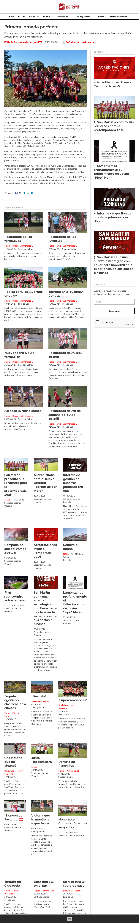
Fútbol (32, 17)
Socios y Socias (82, 17)
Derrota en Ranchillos (66, 764)
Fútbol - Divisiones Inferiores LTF (23, 42)
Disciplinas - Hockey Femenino (13, 772)
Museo (46, 17)
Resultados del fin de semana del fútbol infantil (64, 414)
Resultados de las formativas (18, 238)
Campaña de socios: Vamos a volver (15, 549)
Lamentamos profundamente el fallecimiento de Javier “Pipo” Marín (75, 602)
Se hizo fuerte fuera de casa (74, 883)
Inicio (11, 17)
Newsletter (100, 284)
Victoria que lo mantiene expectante (40, 819)
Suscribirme (114, 311)
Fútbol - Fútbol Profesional (11, 892)
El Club (21, 17)
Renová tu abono (71, 547)
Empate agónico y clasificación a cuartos (15, 702)
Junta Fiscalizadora (41, 760)
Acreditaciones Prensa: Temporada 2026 (45, 550)
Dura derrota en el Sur (44, 883)
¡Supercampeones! (72, 700)
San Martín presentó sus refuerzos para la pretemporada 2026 (114, 126)
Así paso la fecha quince (23, 411)
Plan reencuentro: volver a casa (14, 596)
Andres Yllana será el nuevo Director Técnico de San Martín (45, 482)
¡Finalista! (38, 696)
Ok (69, 918)
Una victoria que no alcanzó (13, 762)
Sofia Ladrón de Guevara (80, 42)
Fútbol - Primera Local (11, 715)
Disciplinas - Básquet (72, 890)
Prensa (101, 17)
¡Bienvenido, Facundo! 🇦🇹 (13, 817)
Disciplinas (62, 17)
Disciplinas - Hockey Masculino (67, 707)
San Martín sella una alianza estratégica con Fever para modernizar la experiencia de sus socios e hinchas (45, 608)
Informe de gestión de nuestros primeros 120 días (73, 482)
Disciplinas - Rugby (40, 701)
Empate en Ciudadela (12, 883)
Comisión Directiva (118, 17)
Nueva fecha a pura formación (19, 354)
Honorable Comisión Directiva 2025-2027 (72, 823)
